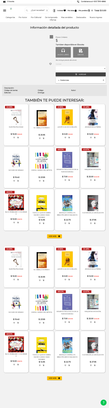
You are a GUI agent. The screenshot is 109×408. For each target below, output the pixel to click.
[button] (51, 37)
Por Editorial (36, 17)
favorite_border (50, 64)
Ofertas (53, 20)
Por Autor (23, 17)
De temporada (51, 17)
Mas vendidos (67, 17)
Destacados (81, 17)
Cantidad (58, 64)
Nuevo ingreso (96, 17)
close (47, 10)
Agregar (80, 74)
